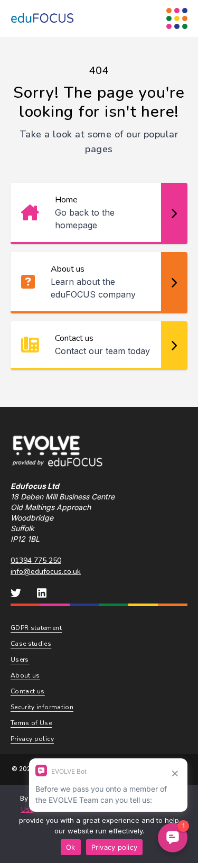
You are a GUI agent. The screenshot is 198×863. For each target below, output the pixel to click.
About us (25, 675)
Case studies (31, 643)
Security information (42, 707)
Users (20, 659)
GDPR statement (36, 628)
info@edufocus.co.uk (46, 572)
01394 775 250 (36, 560)
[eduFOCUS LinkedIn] (41, 593)
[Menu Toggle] (176, 18)
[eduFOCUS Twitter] (16, 593)
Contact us (28, 691)
